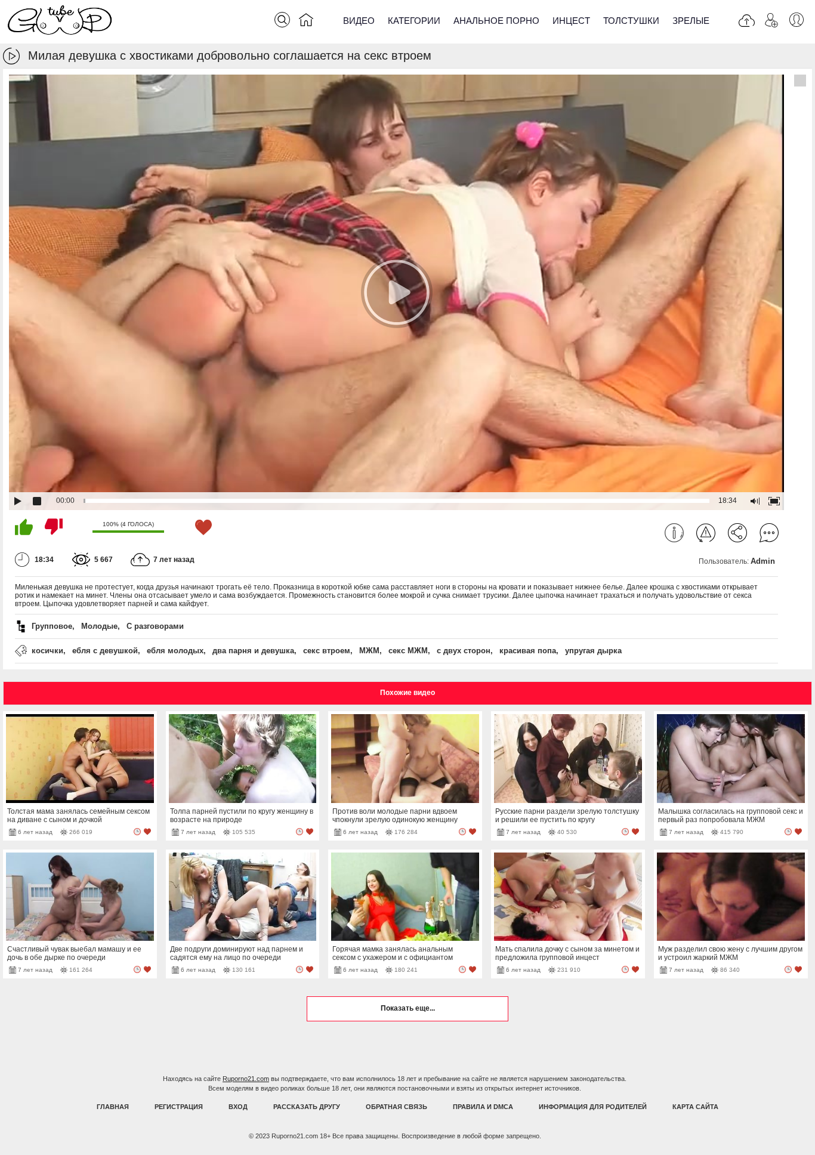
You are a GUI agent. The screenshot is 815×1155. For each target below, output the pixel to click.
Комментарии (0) (769, 532)
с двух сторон (463, 650)
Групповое (52, 626)
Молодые (99, 626)
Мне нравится (24, 527)
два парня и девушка (253, 650)
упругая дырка (593, 650)
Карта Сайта (695, 1106)
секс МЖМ (408, 650)
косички (47, 650)
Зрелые (690, 21)
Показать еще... (408, 1008)
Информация (674, 532)
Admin (763, 561)
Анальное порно (496, 21)
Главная (113, 1106)
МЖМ (369, 650)
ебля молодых (175, 650)
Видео (359, 21)
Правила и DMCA (483, 1106)
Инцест (571, 21)
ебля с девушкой (105, 650)
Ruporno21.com (246, 1078)
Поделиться (737, 532)
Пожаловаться (706, 532)
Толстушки (631, 21)
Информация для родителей (593, 1106)
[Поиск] (282, 19)
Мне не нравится (54, 527)
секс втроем (326, 650)
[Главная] (306, 22)
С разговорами (155, 626)
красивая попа (527, 650)
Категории (414, 21)
